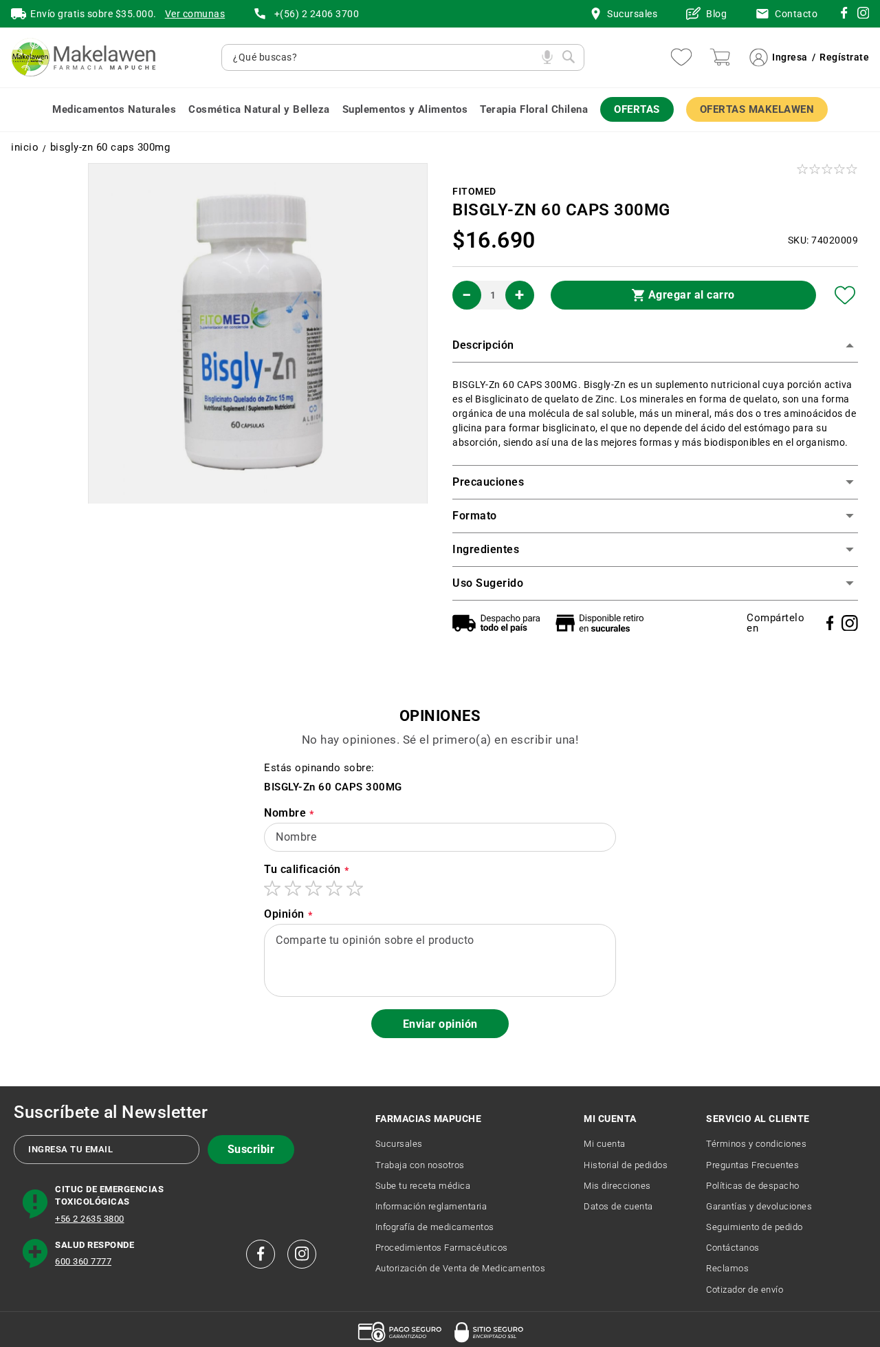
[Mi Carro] (720, 57)
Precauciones (488, 481)
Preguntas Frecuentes (752, 1165)
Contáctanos (733, 1247)
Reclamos (727, 1268)
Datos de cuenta (618, 1206)
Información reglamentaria (431, 1206)
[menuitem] (114, 109)
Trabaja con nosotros (420, 1165)
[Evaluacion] (828, 169)
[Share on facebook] (830, 623)
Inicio (24, 147)
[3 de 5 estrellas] (313, 888)
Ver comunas (195, 14)
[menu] (440, 109)
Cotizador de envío (744, 1289)
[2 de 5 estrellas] (293, 888)
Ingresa (790, 57)
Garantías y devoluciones (759, 1206)
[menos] (466, 295)
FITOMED (474, 191)
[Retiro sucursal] (603, 623)
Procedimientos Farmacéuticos (441, 1247)
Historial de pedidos (626, 1165)
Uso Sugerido (487, 583)
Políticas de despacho (753, 1186)
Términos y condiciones (756, 1144)
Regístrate (844, 57)
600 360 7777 (83, 1261)
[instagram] (844, 15)
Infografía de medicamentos (434, 1227)
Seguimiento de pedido (754, 1227)
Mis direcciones (617, 1186)
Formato (474, 515)
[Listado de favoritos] (681, 57)
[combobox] (384, 57)
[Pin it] (850, 623)
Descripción (483, 345)
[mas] (519, 295)
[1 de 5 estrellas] (272, 888)
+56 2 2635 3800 (89, 1219)
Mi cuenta (605, 1144)
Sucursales (399, 1144)
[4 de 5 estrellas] (334, 888)
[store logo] (83, 57)
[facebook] (260, 1254)
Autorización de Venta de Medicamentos (460, 1268)
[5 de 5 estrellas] (354, 888)
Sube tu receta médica (423, 1186)
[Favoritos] (845, 295)
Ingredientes (485, 549)
